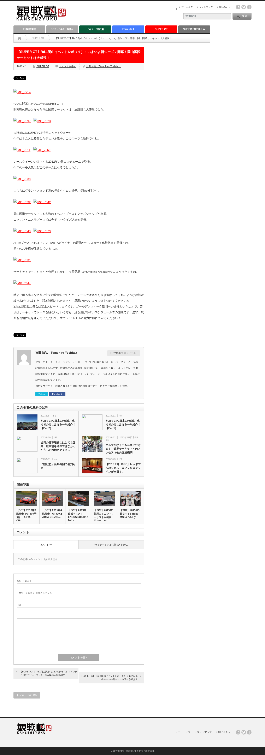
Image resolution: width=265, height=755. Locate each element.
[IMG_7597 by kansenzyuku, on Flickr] (22, 121)
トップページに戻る (27, 695)
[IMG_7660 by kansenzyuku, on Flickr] (42, 150)
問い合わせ (225, 7)
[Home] (19, 38)
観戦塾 (129, 750)
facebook (249, 7)
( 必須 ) (24, 581)
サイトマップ (206, 7)
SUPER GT (161, 29)
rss (238, 7)
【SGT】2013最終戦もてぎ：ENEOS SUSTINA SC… (78, 515)
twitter (243, 7)
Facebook (57, 394)
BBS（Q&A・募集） (62, 29)
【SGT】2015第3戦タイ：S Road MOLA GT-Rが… (130, 514)
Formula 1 (128, 29)
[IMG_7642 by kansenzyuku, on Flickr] (42, 202)
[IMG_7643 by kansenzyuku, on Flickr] (22, 231)
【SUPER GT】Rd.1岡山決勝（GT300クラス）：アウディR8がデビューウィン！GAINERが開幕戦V (48, 673)
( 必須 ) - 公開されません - (35, 593)
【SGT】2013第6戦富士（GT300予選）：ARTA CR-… (26, 515)
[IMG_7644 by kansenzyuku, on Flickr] (22, 283)
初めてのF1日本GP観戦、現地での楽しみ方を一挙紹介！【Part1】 (123, 424)
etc (121, 415)
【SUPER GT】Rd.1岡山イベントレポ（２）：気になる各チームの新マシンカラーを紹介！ (109, 677)
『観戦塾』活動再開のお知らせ (58, 466)
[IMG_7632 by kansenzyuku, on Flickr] (22, 202)
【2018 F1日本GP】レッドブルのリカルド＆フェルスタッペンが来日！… (123, 468)
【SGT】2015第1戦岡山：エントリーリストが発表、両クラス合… (104, 515)
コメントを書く (67, 66)
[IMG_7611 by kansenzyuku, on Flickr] (21, 150)
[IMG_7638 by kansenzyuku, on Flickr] (22, 179)
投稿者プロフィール (124, 353)
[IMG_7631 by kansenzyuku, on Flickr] (22, 260)
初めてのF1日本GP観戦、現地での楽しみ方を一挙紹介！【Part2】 (58, 424)
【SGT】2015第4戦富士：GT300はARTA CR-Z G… (52, 514)
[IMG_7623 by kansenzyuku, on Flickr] (42, 121)
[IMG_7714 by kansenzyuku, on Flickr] (22, 92)
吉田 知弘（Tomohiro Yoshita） (103, 66)
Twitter (42, 394)
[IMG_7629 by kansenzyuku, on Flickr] (42, 231)
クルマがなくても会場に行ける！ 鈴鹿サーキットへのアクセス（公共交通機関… (123, 448)
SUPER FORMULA (194, 29)
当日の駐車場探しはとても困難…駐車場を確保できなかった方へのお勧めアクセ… (58, 446)
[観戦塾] (41, 19)
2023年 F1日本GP (128, 437)
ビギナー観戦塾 (95, 29)
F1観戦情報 (29, 29)
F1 (54, 415)
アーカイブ (187, 7)
